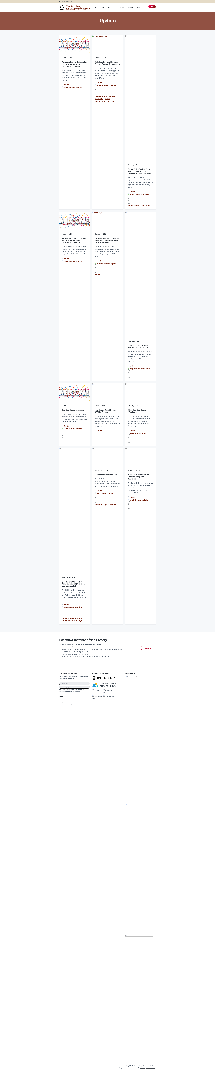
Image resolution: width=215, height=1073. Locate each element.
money (136, 205)
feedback (107, 264)
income (130, 205)
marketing (145, 500)
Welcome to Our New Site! (106, 475)
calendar (137, 369)
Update (66, 85)
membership (99, 99)
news (148, 369)
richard (64, 621)
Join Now (148, 648)
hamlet (64, 618)
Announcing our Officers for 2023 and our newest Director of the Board (74, 64)
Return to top (151, 1068)
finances (98, 96)
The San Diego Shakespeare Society (78, 7)
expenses (139, 194)
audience (100, 264)
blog (131, 369)
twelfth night (78, 621)
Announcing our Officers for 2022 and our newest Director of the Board (74, 240)
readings (107, 99)
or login (152, 8)
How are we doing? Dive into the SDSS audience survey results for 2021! (107, 240)
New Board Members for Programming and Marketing (138, 477)
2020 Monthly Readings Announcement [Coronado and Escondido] (74, 584)
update (113, 101)
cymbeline (78, 607)
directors (72, 87)
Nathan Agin (143, 1068)
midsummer (79, 618)
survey (97, 275)
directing (138, 500)
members (79, 87)
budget (132, 194)
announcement (69, 607)
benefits (106, 85)
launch (104, 493)
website (113, 504)
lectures (104, 96)
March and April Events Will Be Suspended (105, 411)
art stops (100, 85)
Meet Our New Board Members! (137, 411)
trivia (108, 101)
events (143, 369)
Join (152, 6)
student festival (100, 101)
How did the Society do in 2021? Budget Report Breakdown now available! (140, 171)
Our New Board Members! (73, 410)
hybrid (113, 264)
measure (71, 618)
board (66, 87)
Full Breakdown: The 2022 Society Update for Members (107, 63)
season (70, 621)
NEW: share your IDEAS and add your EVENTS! (138, 346)
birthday (113, 85)
